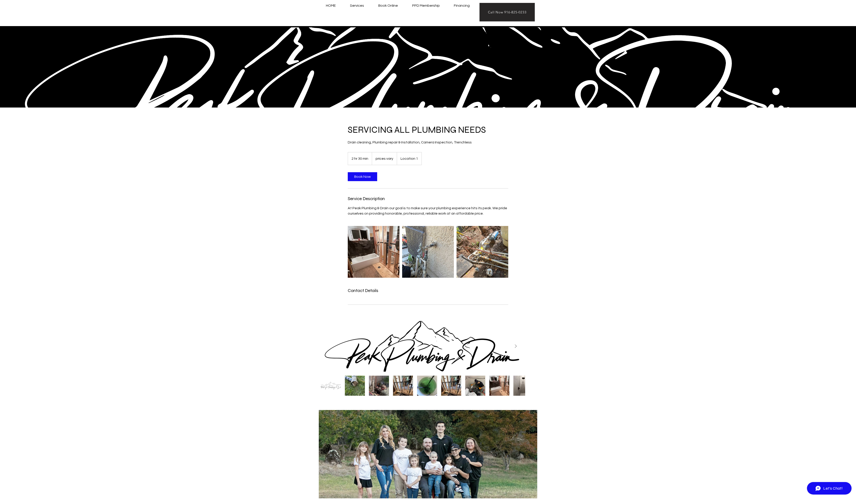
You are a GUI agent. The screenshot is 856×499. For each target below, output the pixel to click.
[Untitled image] (373, 252)
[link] (362, 176)
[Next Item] (515, 346)
